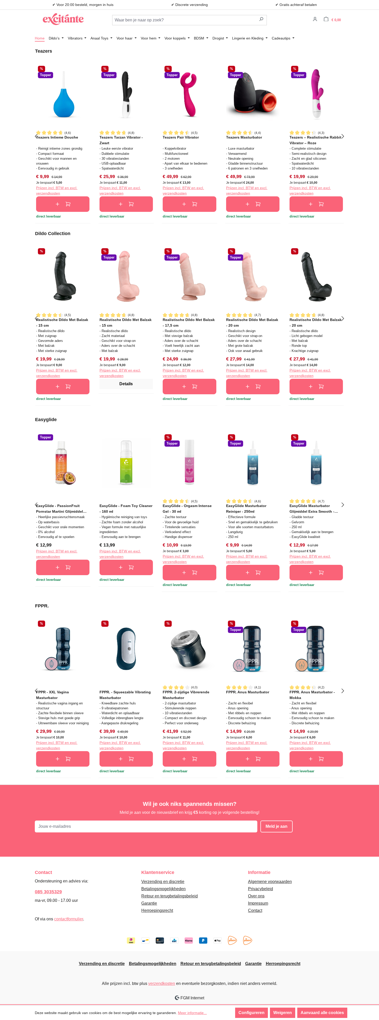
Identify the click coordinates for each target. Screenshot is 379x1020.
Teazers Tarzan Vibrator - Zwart (121, 140)
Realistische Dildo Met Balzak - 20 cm (252, 322)
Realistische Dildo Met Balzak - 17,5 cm (189, 322)
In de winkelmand (62, 204)
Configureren (251, 1012)
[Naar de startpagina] (63, 19)
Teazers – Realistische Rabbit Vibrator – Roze (315, 140)
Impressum (258, 903)
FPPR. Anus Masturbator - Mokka (312, 695)
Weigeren (282, 1012)
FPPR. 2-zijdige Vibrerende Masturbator (186, 695)
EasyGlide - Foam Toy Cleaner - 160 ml (126, 508)
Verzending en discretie (162, 881)
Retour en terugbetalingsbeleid (169, 896)
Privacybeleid (260, 889)
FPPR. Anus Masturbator (247, 692)
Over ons (256, 896)
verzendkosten (161, 983)
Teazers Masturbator (244, 137)
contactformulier (68, 919)
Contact (255, 910)
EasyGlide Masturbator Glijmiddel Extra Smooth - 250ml (312, 508)
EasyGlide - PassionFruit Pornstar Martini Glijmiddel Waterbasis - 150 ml (59, 508)
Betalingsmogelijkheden (163, 889)
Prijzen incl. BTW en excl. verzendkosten (56, 190)
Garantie (149, 903)
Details (126, 384)
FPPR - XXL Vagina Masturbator (52, 695)
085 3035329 (48, 891)
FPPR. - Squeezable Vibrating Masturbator (125, 695)
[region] (189, 136)
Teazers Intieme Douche (57, 137)
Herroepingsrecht (157, 910)
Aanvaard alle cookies (322, 1012)
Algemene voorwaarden (270, 881)
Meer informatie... (192, 1013)
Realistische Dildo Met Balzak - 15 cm (62, 322)
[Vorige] (36, 135)
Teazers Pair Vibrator (181, 137)
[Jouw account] (315, 20)
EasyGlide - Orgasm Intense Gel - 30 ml (187, 508)
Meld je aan (276, 826)
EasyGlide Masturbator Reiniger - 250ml (246, 508)
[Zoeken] (261, 20)
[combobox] (184, 20)
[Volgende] (343, 135)
